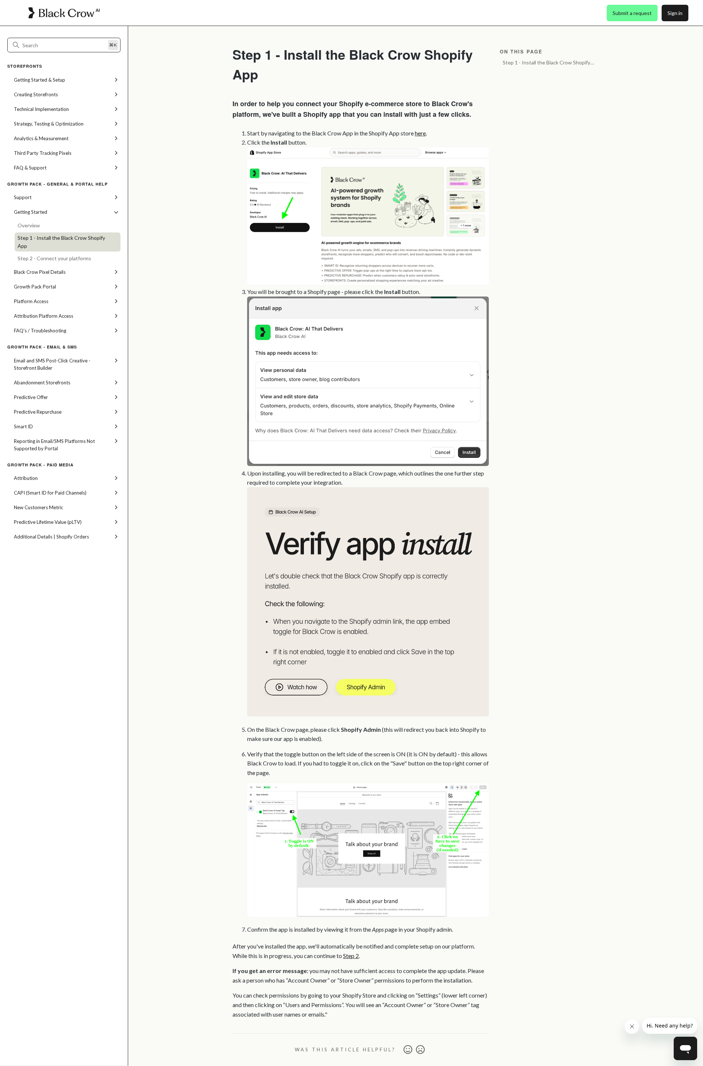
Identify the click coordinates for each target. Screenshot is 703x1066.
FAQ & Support (30, 168)
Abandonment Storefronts (42, 382)
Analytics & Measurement (41, 138)
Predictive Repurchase (38, 412)
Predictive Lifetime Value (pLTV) (48, 522)
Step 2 (351, 955)
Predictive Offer (31, 397)
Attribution (26, 478)
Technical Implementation (41, 109)
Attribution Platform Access (43, 316)
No (420, 1050)
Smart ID (23, 426)
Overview (29, 225)
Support (22, 197)
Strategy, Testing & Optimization (48, 124)
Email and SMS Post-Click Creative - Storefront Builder (52, 364)
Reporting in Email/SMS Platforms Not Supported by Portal (54, 444)
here (420, 133)
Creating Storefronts (36, 94)
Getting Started (30, 212)
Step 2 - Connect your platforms (54, 258)
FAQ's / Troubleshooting (40, 330)
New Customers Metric (38, 507)
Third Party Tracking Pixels (42, 153)
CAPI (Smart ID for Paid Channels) (50, 493)
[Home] (64, 12)
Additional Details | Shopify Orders (51, 537)
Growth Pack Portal (35, 287)
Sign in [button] (674, 13)
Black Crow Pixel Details (40, 272)
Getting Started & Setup (39, 80)
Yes (407, 1050)
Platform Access (31, 301)
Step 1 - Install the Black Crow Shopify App (61, 242)
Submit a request (632, 13)
